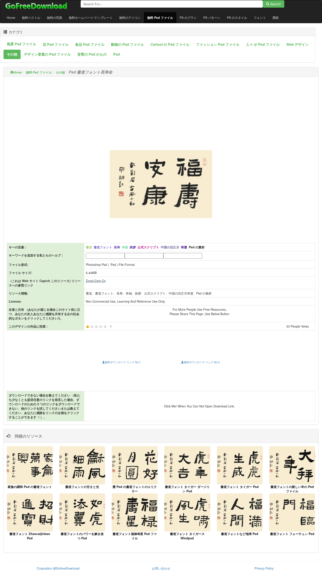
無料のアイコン (130, 17)
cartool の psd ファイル (169, 44)
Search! (275, 4)
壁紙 (275, 17)
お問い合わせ (161, 568)
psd (116, 54)
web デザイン (297, 44)
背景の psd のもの (92, 54)
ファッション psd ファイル (217, 44)
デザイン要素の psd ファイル (47, 54)
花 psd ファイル (56, 44)
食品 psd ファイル (89, 44)
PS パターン (211, 17)
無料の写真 (54, 17)
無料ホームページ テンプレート (91, 17)
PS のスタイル (237, 17)
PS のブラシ (188, 17)
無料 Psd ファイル (161, 17)
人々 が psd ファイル (263, 44)
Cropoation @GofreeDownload (58, 568)
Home (11, 17)
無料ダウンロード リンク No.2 (202, 362)
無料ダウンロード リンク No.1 (123, 362)
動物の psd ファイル (127, 44)
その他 (12, 54)
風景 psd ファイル (21, 43)
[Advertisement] (161, 110)
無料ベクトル (31, 17)
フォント (260, 17)
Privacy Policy (264, 568)
